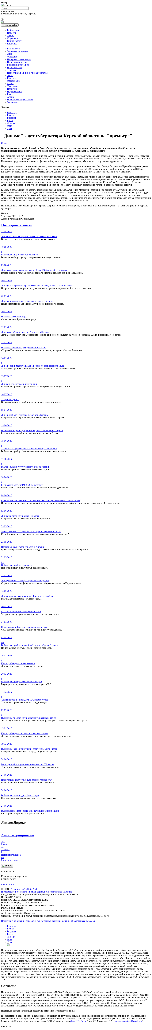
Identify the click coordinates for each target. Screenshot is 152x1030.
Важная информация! (18, 64)
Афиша (10, 35)
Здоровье (11, 70)
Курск (10, 120)
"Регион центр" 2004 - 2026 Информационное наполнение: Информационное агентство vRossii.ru (36, 890)
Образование (13, 81)
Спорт (10, 83)
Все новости (13, 48)
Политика (12, 89)
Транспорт (12, 86)
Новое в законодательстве (20, 99)
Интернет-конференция (19, 59)
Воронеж (11, 117)
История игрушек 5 (11, 853)
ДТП (9, 54)
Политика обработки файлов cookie (78, 921)
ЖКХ (10, 75)
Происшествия (14, 67)
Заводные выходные (17, 51)
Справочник (13, 38)
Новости (11, 33)
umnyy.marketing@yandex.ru (128, 1021)
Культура (11, 78)
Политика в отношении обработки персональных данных (30, 921)
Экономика (13, 102)
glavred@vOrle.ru (78, 1021)
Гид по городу (14, 41)
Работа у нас (13, 30)
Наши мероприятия (17, 62)
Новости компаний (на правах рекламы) (27, 72)
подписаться (7, 884)
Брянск (10, 115)
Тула (9, 128)
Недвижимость (14, 91)
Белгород (11, 112)
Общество (12, 56)
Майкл (4, 842)
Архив (10, 97)
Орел (9, 126)
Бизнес (10, 94)
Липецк (11, 123)
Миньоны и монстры (12, 858)
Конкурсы (12, 43)
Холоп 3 (5, 848)
